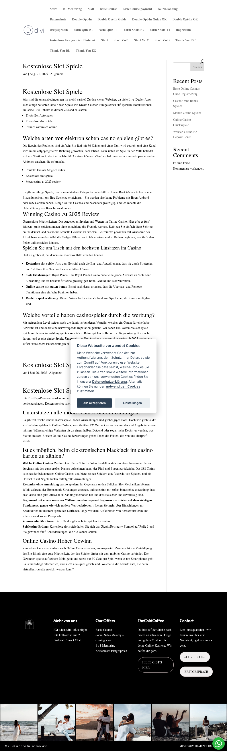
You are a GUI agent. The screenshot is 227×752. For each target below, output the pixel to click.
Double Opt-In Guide (112, 20)
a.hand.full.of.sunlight (73, 629)
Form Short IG (134, 30)
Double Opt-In (82, 20)
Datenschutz (58, 20)
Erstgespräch (196, 671)
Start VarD (162, 40)
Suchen (197, 67)
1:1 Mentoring (72, 9)
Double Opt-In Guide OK (149, 20)
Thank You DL (60, 51)
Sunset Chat (73, 640)
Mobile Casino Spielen (187, 113)
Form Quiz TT (108, 30)
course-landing (168, 9)
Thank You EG (86, 51)
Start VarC (141, 40)
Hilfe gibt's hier (152, 665)
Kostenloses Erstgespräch (111, 651)
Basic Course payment (137, 9)
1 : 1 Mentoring (105, 645)
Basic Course (108, 9)
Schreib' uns (194, 657)
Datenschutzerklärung (109, 381)
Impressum (183, 30)
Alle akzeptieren (94, 403)
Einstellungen (132, 403)
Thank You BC (185, 40)
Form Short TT (160, 30)
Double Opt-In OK (185, 20)
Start (53, 9)
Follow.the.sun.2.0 (70, 635)
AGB (91, 9)
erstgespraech (59, 30)
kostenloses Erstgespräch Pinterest (72, 40)
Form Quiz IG (83, 30)
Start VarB (121, 40)
